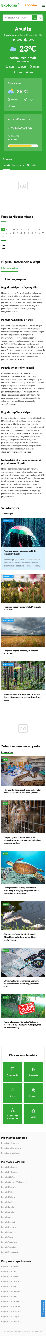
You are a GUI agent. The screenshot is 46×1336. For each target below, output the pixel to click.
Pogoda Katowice (8, 1187)
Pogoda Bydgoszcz (9, 1172)
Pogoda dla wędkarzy (10, 1153)
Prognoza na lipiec (9, 1296)
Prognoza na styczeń (10, 1266)
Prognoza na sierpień (10, 1301)
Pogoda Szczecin (8, 1232)
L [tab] (43, 229)
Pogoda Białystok (9, 1167)
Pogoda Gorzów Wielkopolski (14, 1182)
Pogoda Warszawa (9, 1242)
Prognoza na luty (8, 1271)
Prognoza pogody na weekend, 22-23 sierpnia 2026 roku (20, 552)
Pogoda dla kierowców (11, 1148)
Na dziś (6, 164)
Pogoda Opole (7, 1217)
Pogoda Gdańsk (8, 1177)
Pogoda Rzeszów (8, 1227)
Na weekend (18, 164)
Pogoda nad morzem (10, 1143)
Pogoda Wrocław (8, 1247)
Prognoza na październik (11, 1311)
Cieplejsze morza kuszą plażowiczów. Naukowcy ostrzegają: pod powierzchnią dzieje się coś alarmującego (21, 890)
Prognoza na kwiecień (10, 1281)
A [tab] (3, 229)
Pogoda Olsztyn (8, 1212)
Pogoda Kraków (8, 1197)
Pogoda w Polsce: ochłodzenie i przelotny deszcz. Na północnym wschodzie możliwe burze (22, 697)
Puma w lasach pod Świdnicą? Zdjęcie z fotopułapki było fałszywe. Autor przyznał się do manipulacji (22, 1025)
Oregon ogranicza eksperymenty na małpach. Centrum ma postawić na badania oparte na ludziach (22, 840)
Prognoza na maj (8, 1286)
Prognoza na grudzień (10, 1321)
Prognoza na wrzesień (10, 1306)
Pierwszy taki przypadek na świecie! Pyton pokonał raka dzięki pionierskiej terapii (22, 791)
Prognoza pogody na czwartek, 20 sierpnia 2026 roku (22, 608)
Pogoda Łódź (7, 1202)
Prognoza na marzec (10, 1276)
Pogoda (31, 5)
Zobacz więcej (7, 513)
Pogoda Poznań (8, 1222)
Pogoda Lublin (7, 1207)
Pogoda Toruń (7, 1237)
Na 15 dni (32, 164)
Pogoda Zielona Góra (10, 1252)
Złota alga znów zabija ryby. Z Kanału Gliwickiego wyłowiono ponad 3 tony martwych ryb (20, 937)
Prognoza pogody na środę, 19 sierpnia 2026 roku (21, 652)
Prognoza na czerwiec (10, 1291)
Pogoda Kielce (7, 1192)
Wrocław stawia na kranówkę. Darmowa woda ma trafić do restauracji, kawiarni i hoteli (21, 984)
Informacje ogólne (9, 268)
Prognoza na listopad (10, 1316)
